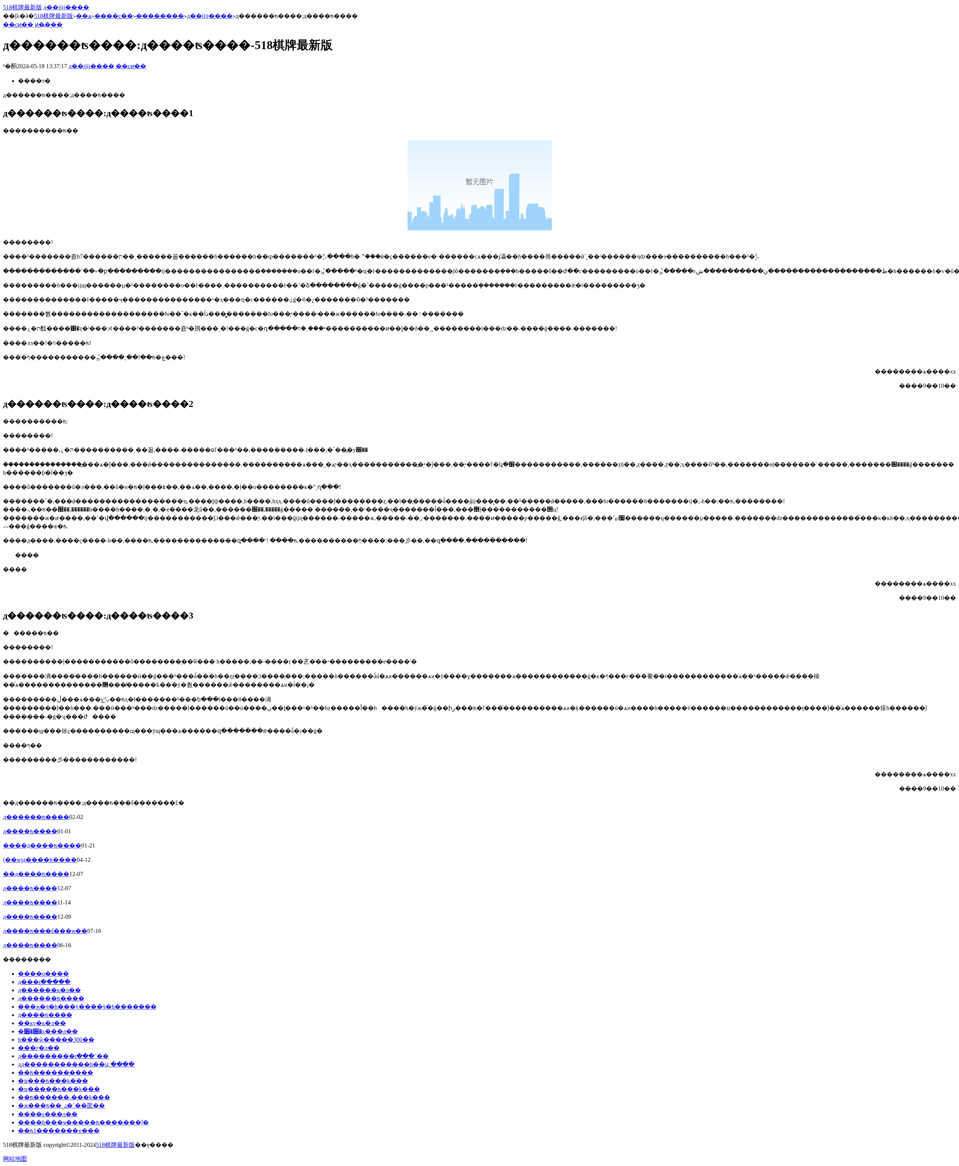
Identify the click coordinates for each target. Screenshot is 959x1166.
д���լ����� (44, 982)
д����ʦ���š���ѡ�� (45, 931)
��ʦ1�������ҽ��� (59, 1130)
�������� (160, 16)
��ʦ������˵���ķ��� (64, 1097)
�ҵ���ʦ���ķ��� (53, 1081)
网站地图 (15, 1159)
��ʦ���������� (55, 1072)
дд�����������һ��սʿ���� (76, 1064)
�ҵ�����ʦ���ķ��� (59, 1089)
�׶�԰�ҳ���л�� (48, 1031)
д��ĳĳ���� (66, 7)
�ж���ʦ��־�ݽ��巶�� (61, 1105)
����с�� (113, 16)
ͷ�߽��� (49, 24)
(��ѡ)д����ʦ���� (40, 860)
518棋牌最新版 (22, 7)
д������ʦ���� (36, 817)
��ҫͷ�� (18, 24)
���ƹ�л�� (39, 1048)
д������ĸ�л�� (49, 990)
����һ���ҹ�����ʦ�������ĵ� (83, 1122)
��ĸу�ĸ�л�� (42, 1023)
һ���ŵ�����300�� (56, 1039)
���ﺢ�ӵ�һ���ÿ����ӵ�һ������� (87, 1006)
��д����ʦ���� (36, 874)
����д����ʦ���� (42, 845)
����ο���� (43, 973)
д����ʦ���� (30, 831)
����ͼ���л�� (48, 1114)
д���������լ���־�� (63, 1056)
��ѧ (83, 16)
